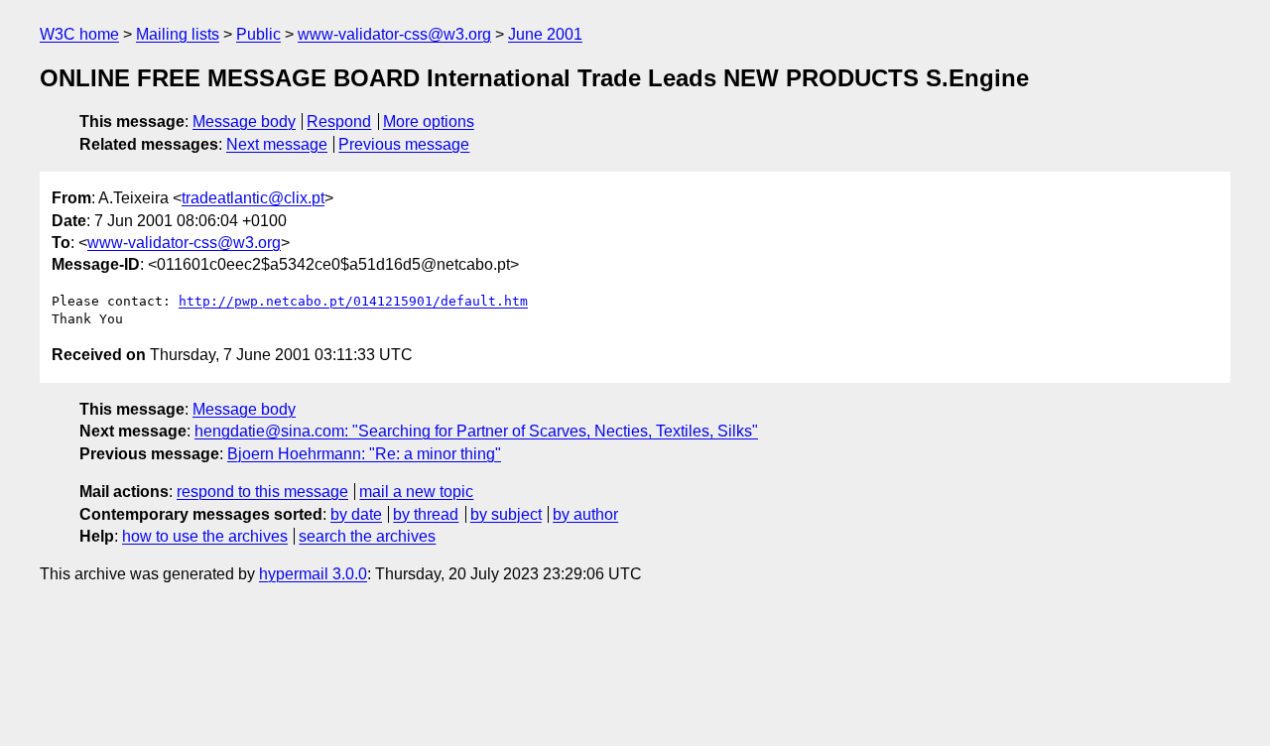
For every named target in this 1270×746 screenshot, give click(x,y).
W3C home (79, 34)
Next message (276, 144)
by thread (425, 514)
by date (356, 514)
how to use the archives (205, 536)
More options (428, 121)
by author (585, 514)
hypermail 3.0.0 (313, 573)
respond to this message (262, 491)
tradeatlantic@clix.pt (253, 197)
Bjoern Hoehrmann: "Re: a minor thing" (364, 453)
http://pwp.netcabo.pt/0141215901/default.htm (353, 301)
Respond (339, 121)
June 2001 (545, 34)
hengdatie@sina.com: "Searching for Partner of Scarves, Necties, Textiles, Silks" (476, 431)
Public (258, 34)
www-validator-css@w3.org (394, 34)
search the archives (367, 536)
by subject (506, 514)
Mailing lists (177, 34)
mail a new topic (416, 491)
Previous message (403, 144)
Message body (244, 121)
